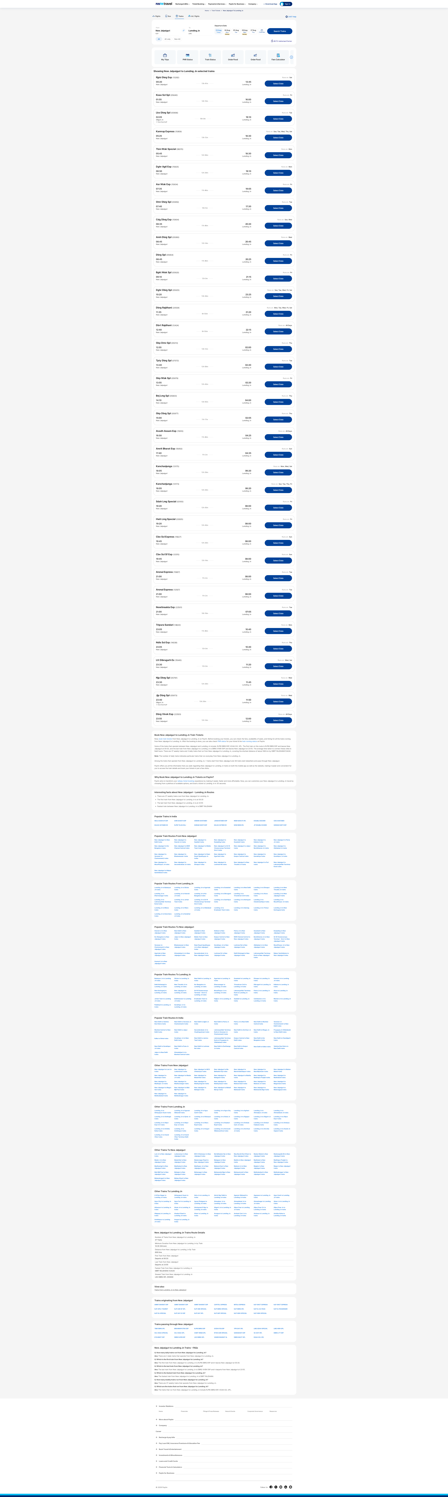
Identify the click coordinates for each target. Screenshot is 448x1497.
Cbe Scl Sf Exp (164, 554)
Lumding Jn (246, 84)
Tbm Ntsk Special (166, 149)
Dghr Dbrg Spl (164, 290)
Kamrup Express (165, 131)
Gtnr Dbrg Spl (163, 202)
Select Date (278, 83)
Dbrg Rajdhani (164, 307)
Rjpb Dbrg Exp (164, 77)
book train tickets (166, 739)
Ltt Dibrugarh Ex (165, 660)
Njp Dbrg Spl (163, 677)
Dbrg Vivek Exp (164, 714)
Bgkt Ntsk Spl (163, 272)
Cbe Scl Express (165, 536)
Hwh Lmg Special (165, 519)
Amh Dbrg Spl (164, 237)
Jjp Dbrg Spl (163, 695)
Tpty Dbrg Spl (164, 360)
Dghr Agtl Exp (164, 166)
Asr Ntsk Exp (163, 184)
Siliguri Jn (159, 120)
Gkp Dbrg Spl (163, 413)
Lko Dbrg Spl (163, 112)
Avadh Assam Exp (166, 431)
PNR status (222, 741)
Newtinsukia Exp (165, 607)
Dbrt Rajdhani (164, 325)
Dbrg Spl (161, 254)
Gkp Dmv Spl (163, 342)
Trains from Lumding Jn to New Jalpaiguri (170, 1290)
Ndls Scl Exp (163, 642)
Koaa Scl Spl (163, 95)
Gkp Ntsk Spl (163, 378)
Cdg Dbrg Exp (164, 219)
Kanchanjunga (164, 466)
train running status (249, 741)
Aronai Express (164, 572)
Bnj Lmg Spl (162, 395)
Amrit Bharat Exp (165, 448)
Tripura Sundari (164, 624)
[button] (262, 31)
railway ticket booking (185, 781)
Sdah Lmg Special (166, 501)
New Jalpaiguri (161, 84)
